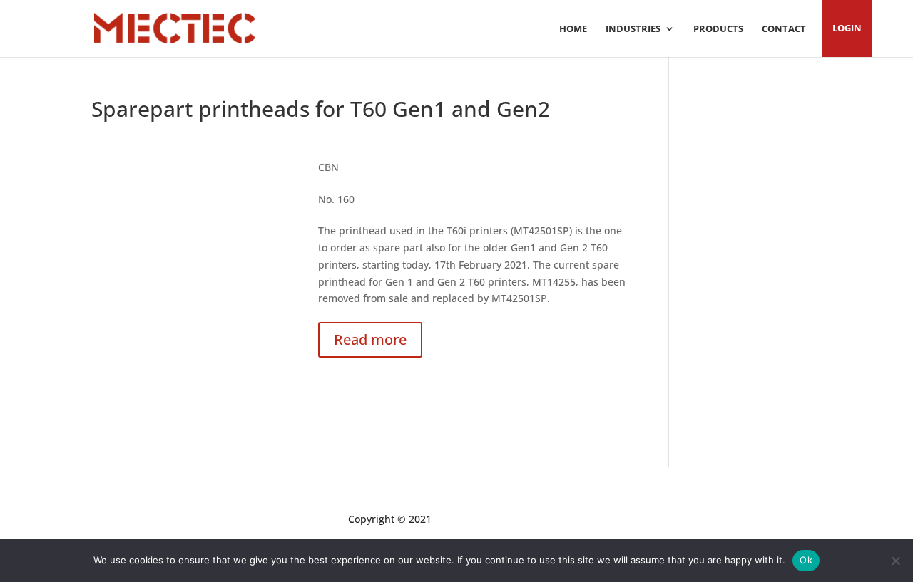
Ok (806, 560)
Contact (784, 29)
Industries (633, 29)
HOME (573, 29)
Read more (370, 339)
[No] (895, 561)
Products (718, 29)
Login (847, 28)
